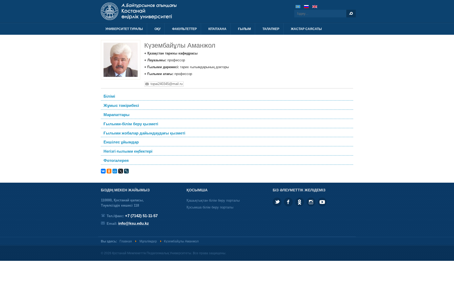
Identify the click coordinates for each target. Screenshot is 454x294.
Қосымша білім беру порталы (210, 207)
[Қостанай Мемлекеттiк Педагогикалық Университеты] (158, 11)
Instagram (311, 202)
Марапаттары (117, 115)
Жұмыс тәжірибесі (121, 105)
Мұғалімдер (148, 241)
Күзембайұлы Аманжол (179, 45)
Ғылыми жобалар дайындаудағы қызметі (144, 133)
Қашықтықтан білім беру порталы (213, 200)
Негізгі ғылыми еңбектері (128, 151)
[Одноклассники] (109, 171)
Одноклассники (299, 202)
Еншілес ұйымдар (121, 142)
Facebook (288, 202)
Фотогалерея (116, 160)
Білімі (109, 96)
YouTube (322, 202)
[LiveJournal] (126, 171)
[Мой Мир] (114, 171)
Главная (126, 241)
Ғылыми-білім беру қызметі (131, 124)
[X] (120, 171)
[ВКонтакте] (103, 171)
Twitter (277, 202)
